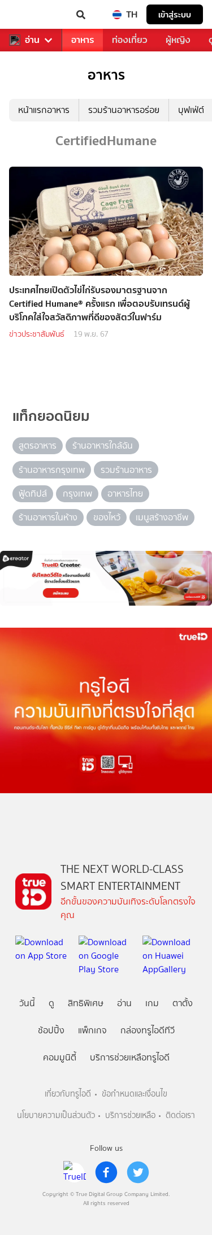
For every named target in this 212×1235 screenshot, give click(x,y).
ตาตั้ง (182, 1003)
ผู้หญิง (178, 40)
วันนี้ (27, 1003)
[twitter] (138, 1172)
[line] (74, 1172)
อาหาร (82, 40)
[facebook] (106, 1172)
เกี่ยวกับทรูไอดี (68, 1094)
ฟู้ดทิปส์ (33, 493)
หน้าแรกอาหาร (44, 109)
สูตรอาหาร (38, 445)
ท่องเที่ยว (130, 40)
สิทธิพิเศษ (85, 1003)
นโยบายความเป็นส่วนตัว (56, 1115)
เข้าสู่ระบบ (174, 14)
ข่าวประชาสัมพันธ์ (36, 334)
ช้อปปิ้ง (51, 1030)
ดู (51, 1003)
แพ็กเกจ (92, 1030)
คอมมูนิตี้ (59, 1057)
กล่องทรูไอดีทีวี (147, 1030)
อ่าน (32, 40)
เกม (152, 1003)
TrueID (31, 14)
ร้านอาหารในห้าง (48, 517)
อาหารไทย (125, 493)
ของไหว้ (106, 517)
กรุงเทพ (77, 493)
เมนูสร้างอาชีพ (162, 517)
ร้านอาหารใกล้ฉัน (102, 445)
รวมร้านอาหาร (126, 469)
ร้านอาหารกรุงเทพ (52, 469)
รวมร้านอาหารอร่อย (123, 109)
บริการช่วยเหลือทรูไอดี (130, 1057)
